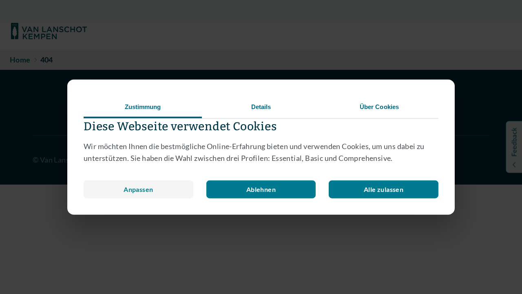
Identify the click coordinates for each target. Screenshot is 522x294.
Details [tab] (261, 106)
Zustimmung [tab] (143, 106)
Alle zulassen (383, 189)
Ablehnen (261, 189)
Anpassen (138, 189)
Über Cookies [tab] (379, 106)
